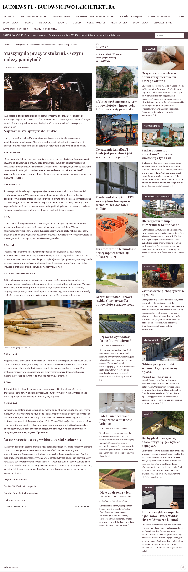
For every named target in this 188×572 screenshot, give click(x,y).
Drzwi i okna (10, 22)
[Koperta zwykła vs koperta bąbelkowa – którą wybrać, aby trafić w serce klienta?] (163, 507)
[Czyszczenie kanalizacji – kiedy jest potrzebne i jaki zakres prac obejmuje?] (117, 144)
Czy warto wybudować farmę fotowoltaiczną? (115, 339)
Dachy (180, 16)
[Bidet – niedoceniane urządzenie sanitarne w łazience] (117, 411)
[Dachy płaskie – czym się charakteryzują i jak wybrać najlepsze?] (163, 433)
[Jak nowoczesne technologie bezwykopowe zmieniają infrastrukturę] (117, 244)
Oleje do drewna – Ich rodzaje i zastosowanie (115, 494)
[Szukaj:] (169, 35)
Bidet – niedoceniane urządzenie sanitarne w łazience (115, 420)
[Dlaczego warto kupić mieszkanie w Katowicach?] (163, 216)
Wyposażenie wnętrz (15, 29)
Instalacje (9, 16)
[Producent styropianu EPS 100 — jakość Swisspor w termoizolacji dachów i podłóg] (117, 192)
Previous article (16, 506)
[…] (154, 115)
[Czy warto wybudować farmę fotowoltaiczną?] (117, 332)
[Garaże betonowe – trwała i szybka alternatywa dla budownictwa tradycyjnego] (117, 291)
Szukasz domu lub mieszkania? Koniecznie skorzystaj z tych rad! (158, 154)
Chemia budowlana (159, 16)
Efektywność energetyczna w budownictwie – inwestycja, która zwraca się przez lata (116, 105)
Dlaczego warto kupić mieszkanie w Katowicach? (160, 223)
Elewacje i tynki (163, 22)
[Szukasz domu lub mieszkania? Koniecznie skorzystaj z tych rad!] (163, 145)
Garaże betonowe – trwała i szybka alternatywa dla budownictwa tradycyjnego (115, 300)
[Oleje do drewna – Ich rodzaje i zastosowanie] (117, 487)
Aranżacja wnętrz (131, 16)
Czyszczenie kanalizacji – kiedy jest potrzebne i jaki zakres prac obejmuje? (114, 153)
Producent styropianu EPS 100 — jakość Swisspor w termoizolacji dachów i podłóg (115, 203)
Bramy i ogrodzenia (45, 29)
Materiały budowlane (34, 16)
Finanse (28, 22)
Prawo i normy (61, 16)
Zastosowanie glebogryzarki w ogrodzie (163, 293)
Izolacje (62, 22)
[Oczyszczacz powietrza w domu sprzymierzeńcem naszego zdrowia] (163, 68)
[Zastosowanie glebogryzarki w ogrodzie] (163, 286)
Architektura (119, 22)
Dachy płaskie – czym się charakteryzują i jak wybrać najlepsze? (161, 442)
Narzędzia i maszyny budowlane (95, 16)
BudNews (25, 67)
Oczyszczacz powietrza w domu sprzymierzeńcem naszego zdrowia (159, 77)
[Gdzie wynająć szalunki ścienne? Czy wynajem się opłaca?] (163, 359)
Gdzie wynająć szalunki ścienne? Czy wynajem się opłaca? (160, 368)
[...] (100, 379)
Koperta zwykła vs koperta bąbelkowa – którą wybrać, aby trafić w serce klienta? (160, 516)
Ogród (77, 22)
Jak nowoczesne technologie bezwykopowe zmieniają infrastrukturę (116, 253)
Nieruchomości (96, 22)
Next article (82, 506)
